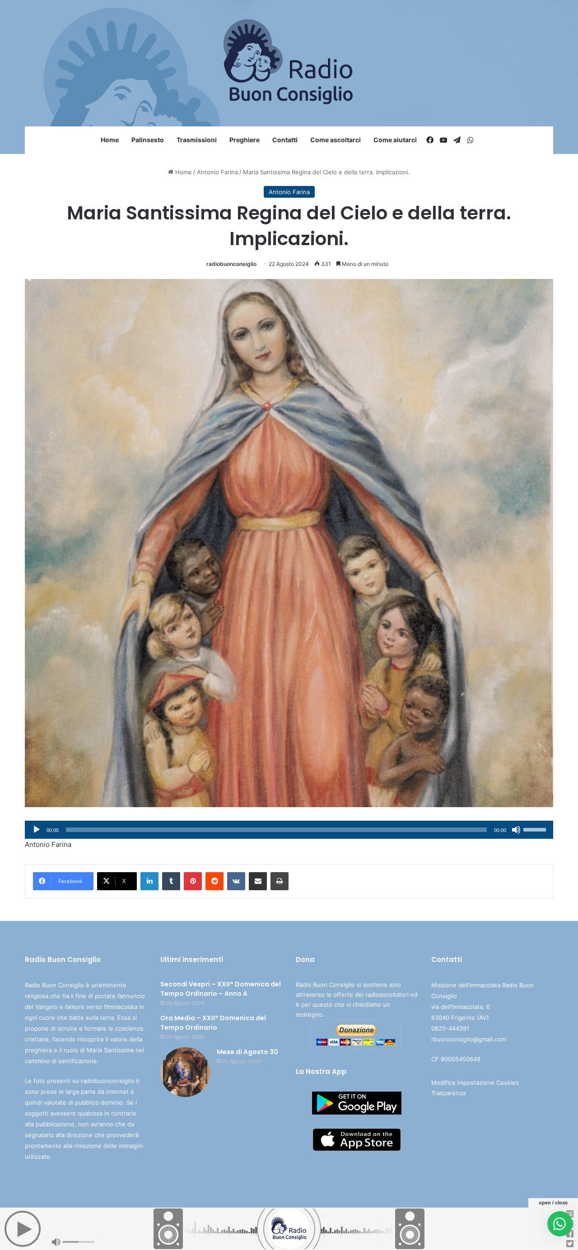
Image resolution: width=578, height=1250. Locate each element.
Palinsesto (147, 140)
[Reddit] (214, 881)
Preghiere (244, 140)
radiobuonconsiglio (231, 263)
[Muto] (516, 829)
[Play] (36, 829)
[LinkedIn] (149, 881)
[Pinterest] (193, 881)
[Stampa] (279, 881)
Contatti (285, 140)
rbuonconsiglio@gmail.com (468, 1039)
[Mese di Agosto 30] (185, 1072)
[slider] (536, 829)
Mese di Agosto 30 (247, 1051)
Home (110, 140)
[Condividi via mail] (258, 881)
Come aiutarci (395, 140)
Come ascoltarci (335, 140)
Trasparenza (448, 1093)
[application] (289, 830)
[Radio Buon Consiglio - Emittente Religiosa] (289, 63)
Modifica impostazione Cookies (475, 1082)
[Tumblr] (171, 881)
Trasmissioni (197, 140)
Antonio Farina (217, 172)
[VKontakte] (236, 881)
